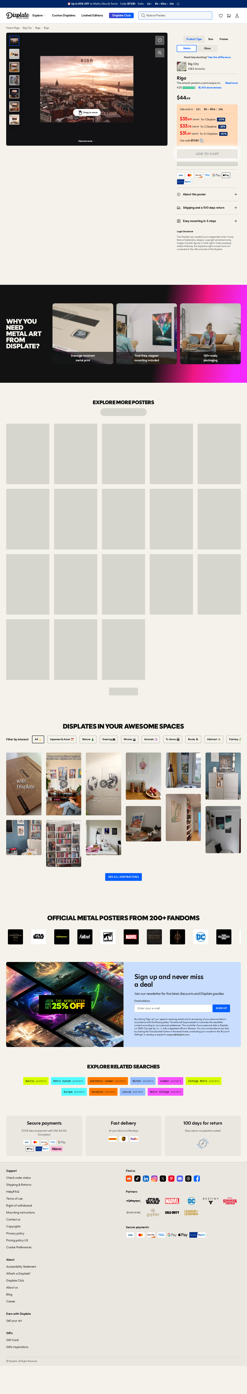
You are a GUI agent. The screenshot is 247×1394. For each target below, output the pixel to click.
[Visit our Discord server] (180, 1178)
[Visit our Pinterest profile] (171, 1178)
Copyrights (13, 1226)
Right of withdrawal (19, 1205)
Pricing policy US (17, 1240)
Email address (142, 1001)
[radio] (194, 39)
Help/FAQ (12, 1191)
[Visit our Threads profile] (188, 1178)
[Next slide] (227, 937)
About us (12, 1287)
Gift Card (12, 1340)
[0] (221, 16)
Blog (9, 1294)
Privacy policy (162, 1022)
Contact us (13, 1219)
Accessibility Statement (21, 1266)
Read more (231, 83)
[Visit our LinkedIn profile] (146, 1178)
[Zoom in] (159, 52)
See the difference (219, 57)
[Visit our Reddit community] (129, 1178)
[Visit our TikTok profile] (137, 1178)
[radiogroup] (207, 39)
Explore (37, 15)
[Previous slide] (20, 937)
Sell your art (14, 1321)
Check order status (18, 1178)
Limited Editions (92, 15)
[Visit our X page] (163, 1178)
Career (10, 1301)
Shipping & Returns (18, 1184)
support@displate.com (178, 1034)
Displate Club (121, 15)
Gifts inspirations (17, 1347)
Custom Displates (63, 15)
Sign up (221, 1008)
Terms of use (14, 1198)
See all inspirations (123, 877)
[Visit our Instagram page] (154, 1178)
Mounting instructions (20, 1212)
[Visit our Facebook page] (197, 1178)
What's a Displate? (18, 1273)
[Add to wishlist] (159, 40)
